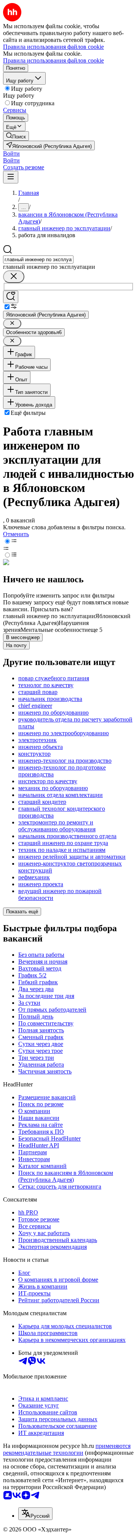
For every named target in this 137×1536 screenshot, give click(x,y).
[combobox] (38, 259)
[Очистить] (13, 276)
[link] (16, 136)
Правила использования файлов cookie (53, 60)
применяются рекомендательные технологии (67, 1449)
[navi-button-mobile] (10, 177)
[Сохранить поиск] (10, 297)
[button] (11, 153)
